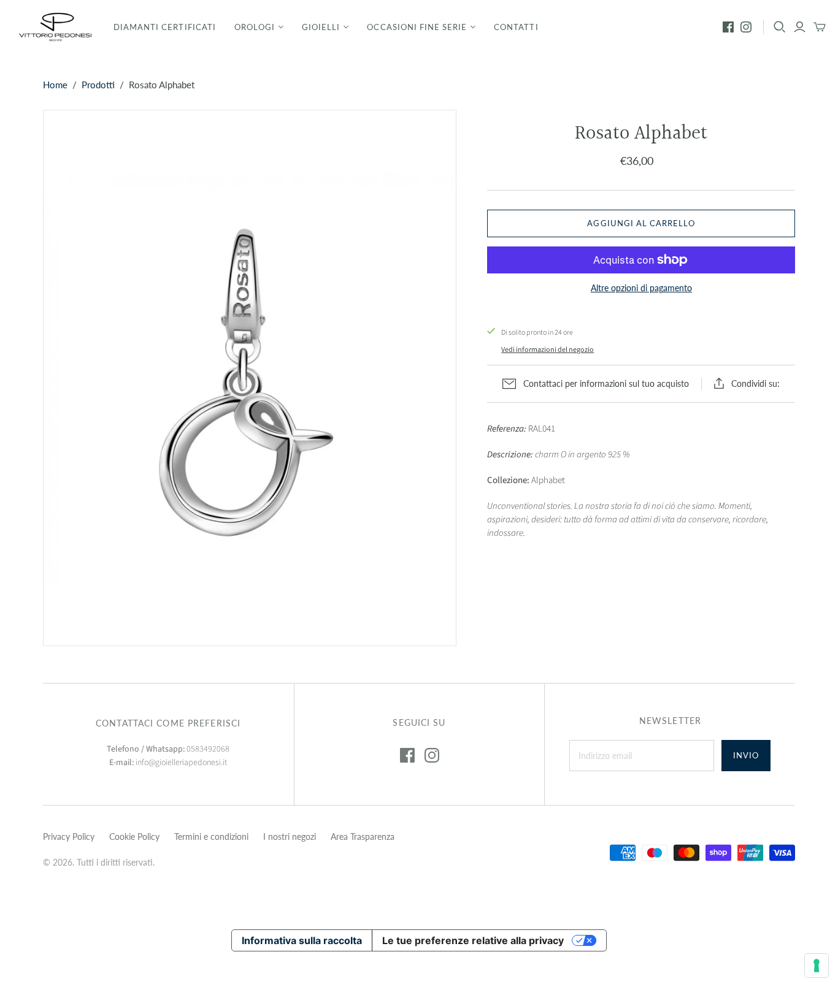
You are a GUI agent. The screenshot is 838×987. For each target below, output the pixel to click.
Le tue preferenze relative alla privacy (473, 940)
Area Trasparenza (362, 836)
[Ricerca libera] (780, 27)
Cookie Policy (134, 836)
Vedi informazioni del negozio (547, 350)
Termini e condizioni (211, 836)
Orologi (254, 27)
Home (55, 84)
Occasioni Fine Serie (417, 27)
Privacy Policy (68, 836)
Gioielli (321, 27)
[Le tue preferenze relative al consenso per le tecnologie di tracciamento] (816, 965)
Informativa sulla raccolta (302, 940)
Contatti (516, 27)
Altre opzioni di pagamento (641, 288)
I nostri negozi (289, 836)
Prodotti (98, 84)
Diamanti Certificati (164, 27)
